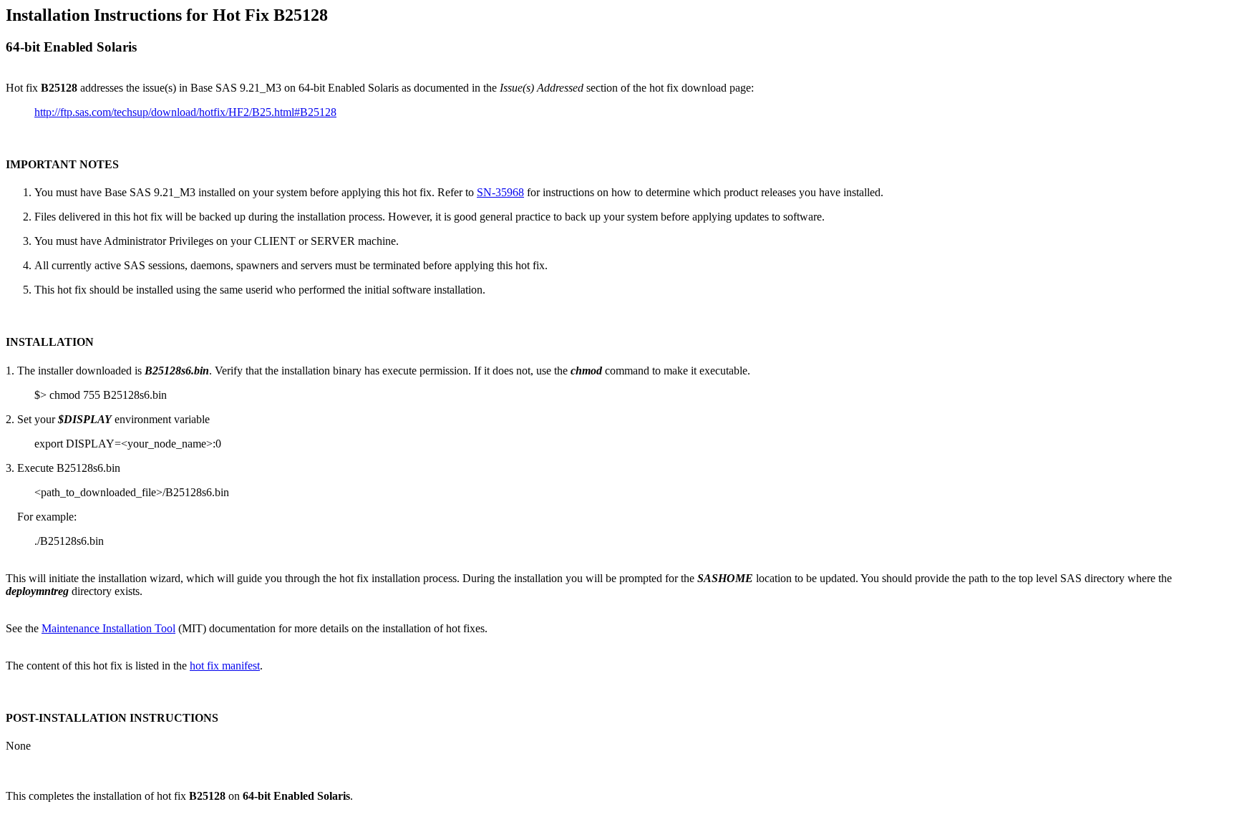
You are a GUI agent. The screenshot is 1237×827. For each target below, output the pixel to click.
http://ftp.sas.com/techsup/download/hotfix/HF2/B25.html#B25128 (185, 112)
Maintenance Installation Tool (108, 628)
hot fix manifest (225, 665)
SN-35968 (500, 192)
